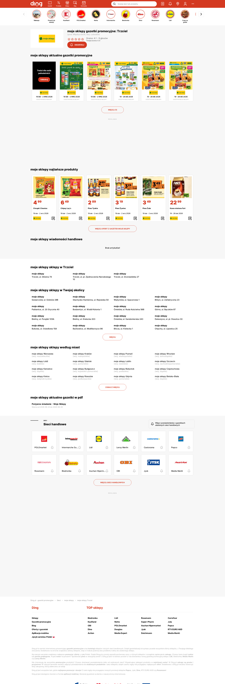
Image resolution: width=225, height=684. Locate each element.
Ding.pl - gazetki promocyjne (41, 600)
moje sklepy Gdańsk (82, 361)
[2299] (181, 187)
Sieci (45, 420)
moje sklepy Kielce (40, 376)
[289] (99, 187)
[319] (126, 187)
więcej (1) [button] (112, 110)
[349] (153, 187)
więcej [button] (112, 337)
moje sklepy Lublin (122, 361)
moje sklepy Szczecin (165, 361)
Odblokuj (44, 79)
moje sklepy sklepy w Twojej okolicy (57, 290)
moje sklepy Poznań (123, 354)
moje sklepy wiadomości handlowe (56, 239)
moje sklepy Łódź (40, 361)
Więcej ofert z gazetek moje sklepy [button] (112, 229)
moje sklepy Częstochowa (167, 369)
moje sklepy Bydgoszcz (84, 369)
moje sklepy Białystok (124, 369)
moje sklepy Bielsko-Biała (167, 376)
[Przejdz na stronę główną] (36, 4)
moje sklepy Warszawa (42, 354)
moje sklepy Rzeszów (83, 376)
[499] (44, 187)
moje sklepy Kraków (82, 354)
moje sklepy (69, 600)
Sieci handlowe (54, 424)
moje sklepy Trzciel (84, 600)
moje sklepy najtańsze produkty (54, 169)
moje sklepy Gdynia (123, 376)
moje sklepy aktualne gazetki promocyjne (61, 55)
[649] (71, 187)
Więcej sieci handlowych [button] (112, 482)
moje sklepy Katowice (42, 369)
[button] (162, 4)
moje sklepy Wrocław (165, 354)
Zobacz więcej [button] (112, 387)
